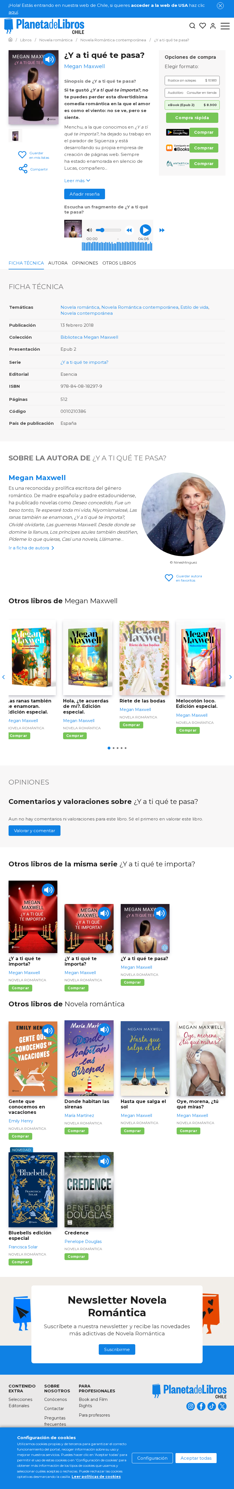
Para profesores (94, 1415)
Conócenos (55, 1399)
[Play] (49, 59)
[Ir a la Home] (10, 40)
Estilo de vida (194, 307)
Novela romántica (79, 307)
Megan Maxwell (37, 478)
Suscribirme (117, 1349)
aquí (13, 12)
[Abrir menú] (225, 26)
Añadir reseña (85, 194)
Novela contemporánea (86, 313)
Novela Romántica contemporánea (139, 307)
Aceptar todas (196, 1458)
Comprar (204, 132)
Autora (58, 263)
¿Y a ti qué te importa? (84, 362)
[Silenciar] (89, 230)
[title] (189, 1391)
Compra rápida (192, 117)
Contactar (54, 1408)
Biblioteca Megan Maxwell (89, 337)
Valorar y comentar (34, 830)
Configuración (152, 1458)
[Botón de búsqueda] (192, 26)
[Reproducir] (145, 230)
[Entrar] (211, 26)
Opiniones (85, 263)
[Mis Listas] (201, 26)
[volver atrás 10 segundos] (129, 230)
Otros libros (119, 263)
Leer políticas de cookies (96, 1476)
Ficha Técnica (26, 263)
